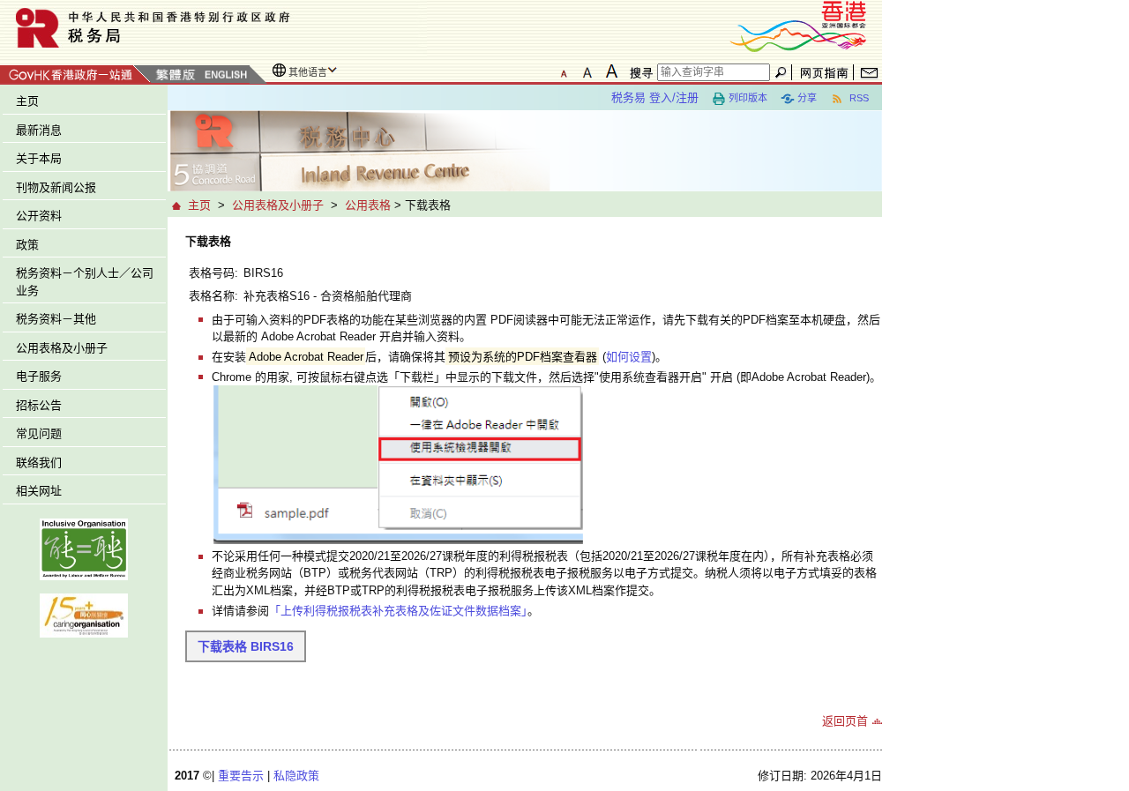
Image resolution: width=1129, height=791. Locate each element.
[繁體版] (175, 75)
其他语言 (307, 72)
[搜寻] (638, 72)
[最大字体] (611, 71)
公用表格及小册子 (62, 347)
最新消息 (39, 130)
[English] (225, 75)
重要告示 (241, 775)
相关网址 (39, 490)
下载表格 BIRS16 (246, 646)
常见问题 (39, 433)
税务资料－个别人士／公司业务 (84, 281)
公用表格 (368, 205)
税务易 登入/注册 (655, 97)
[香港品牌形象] (798, 25)
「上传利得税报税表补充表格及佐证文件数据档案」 (398, 610)
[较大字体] (587, 71)
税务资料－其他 (56, 318)
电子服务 (39, 376)
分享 (807, 98)
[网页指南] (824, 72)
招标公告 (39, 405)
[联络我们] (869, 72)
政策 (27, 244)
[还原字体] (563, 71)
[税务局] (213, 27)
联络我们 (39, 462)
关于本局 (39, 158)
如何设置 (629, 356)
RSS (858, 98)
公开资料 (39, 215)
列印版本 (748, 98)
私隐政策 (296, 775)
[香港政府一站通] (75, 71)
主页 (27, 101)
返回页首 (845, 721)
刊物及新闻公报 (56, 187)
